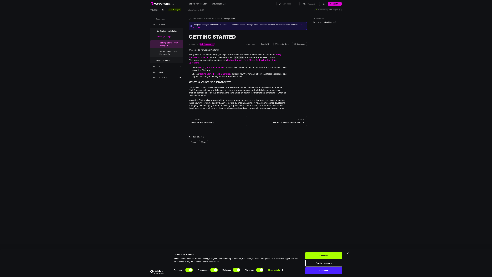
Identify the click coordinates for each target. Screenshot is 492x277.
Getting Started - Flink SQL (240, 60)
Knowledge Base (219, 4)
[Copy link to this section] (233, 82)
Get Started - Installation (166, 31)
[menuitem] (166, 24)
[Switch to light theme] (324, 4)
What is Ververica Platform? (210, 82)
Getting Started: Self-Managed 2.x (168, 52)
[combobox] (309, 3)
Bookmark (301, 44)
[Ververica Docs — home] (162, 3)
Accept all (323, 256)
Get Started (198, 18)
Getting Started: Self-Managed (169, 44)
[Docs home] (189, 18)
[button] (289, 3)
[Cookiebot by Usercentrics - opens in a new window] (157, 272)
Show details (274, 270)
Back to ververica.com (198, 4)
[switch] (214, 270)
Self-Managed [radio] (175, 10)
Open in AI (265, 44)
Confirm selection (324, 263)
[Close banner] (347, 253)
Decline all (323, 271)
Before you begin (213, 18)
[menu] (166, 51)
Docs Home (160, 19)
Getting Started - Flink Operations (215, 74)
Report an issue (283, 44)
